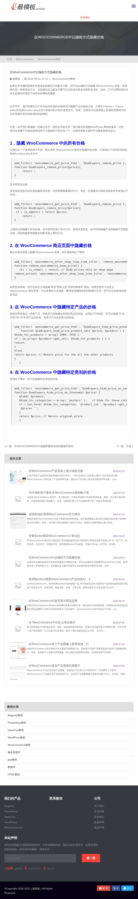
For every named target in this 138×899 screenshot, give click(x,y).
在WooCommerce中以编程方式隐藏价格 (54, 557)
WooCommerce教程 (49, 59)
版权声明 (99, 822)
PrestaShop (11, 811)
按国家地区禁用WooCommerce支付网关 (54, 514)
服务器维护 (14, 752)
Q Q (129, 888)
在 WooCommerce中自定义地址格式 (52, 622)
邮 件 (105, 888)
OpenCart (9, 816)
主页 (9, 59)
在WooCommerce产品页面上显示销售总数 (56, 470)
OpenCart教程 (16, 730)
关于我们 (99, 806)
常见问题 (99, 811)
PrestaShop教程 (17, 722)
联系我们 (85, 17)
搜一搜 (91, 858)
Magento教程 (15, 715)
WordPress (10, 822)
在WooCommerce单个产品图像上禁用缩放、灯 (59, 644)
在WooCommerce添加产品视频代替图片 (54, 665)
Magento (9, 806)
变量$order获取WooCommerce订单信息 (54, 535)
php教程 (12, 759)
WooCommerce (25, 59)
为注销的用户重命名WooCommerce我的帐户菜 (59, 492)
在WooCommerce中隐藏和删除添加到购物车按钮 (43, 446)
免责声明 (99, 827)
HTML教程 (14, 774)
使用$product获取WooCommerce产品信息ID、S (60, 579)
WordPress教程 (16, 737)
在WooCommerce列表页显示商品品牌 (53, 600)
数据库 (11, 767)
